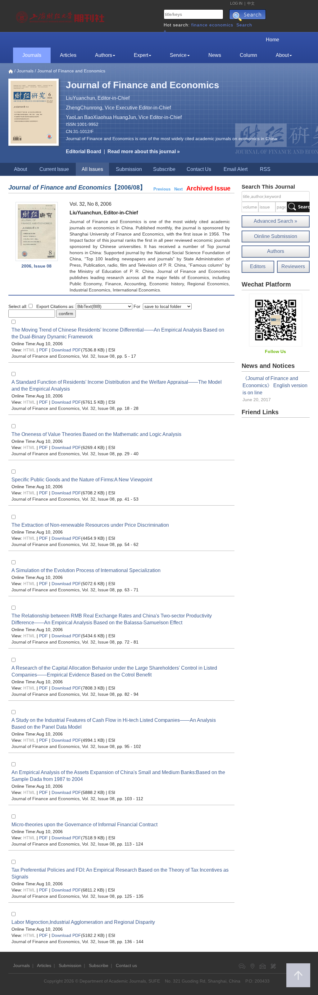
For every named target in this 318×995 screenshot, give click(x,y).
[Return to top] (298, 975)
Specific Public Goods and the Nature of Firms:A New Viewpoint (81, 479)
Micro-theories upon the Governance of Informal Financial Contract (84, 824)
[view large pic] (36, 231)
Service (178, 55)
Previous (161, 189)
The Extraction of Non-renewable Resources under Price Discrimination (90, 525)
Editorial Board (83, 151)
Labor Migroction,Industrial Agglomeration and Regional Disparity (83, 922)
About (282, 55)
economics (221, 24)
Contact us (126, 965)
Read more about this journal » (143, 151)
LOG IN (236, 3)
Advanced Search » (275, 221)
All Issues (92, 169)
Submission (129, 169)
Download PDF (66, 349)
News (214, 55)
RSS (265, 169)
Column (248, 55)
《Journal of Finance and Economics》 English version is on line (275, 385)
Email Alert (236, 169)
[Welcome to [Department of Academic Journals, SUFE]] (61, 15)
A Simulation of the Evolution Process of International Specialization (86, 570)
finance (199, 24)
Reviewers (293, 266)
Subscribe (164, 169)
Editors (258, 266)
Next (178, 189)
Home (272, 39)
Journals (31, 55)
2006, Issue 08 (36, 266)
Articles (68, 55)
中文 (251, 3)
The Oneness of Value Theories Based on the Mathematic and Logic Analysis (96, 434)
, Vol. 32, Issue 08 (63, 356)
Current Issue (54, 169)
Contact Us (199, 169)
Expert (141, 55)
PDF (43, 349)
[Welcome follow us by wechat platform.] (275, 319)
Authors (103, 55)
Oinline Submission (275, 236)
